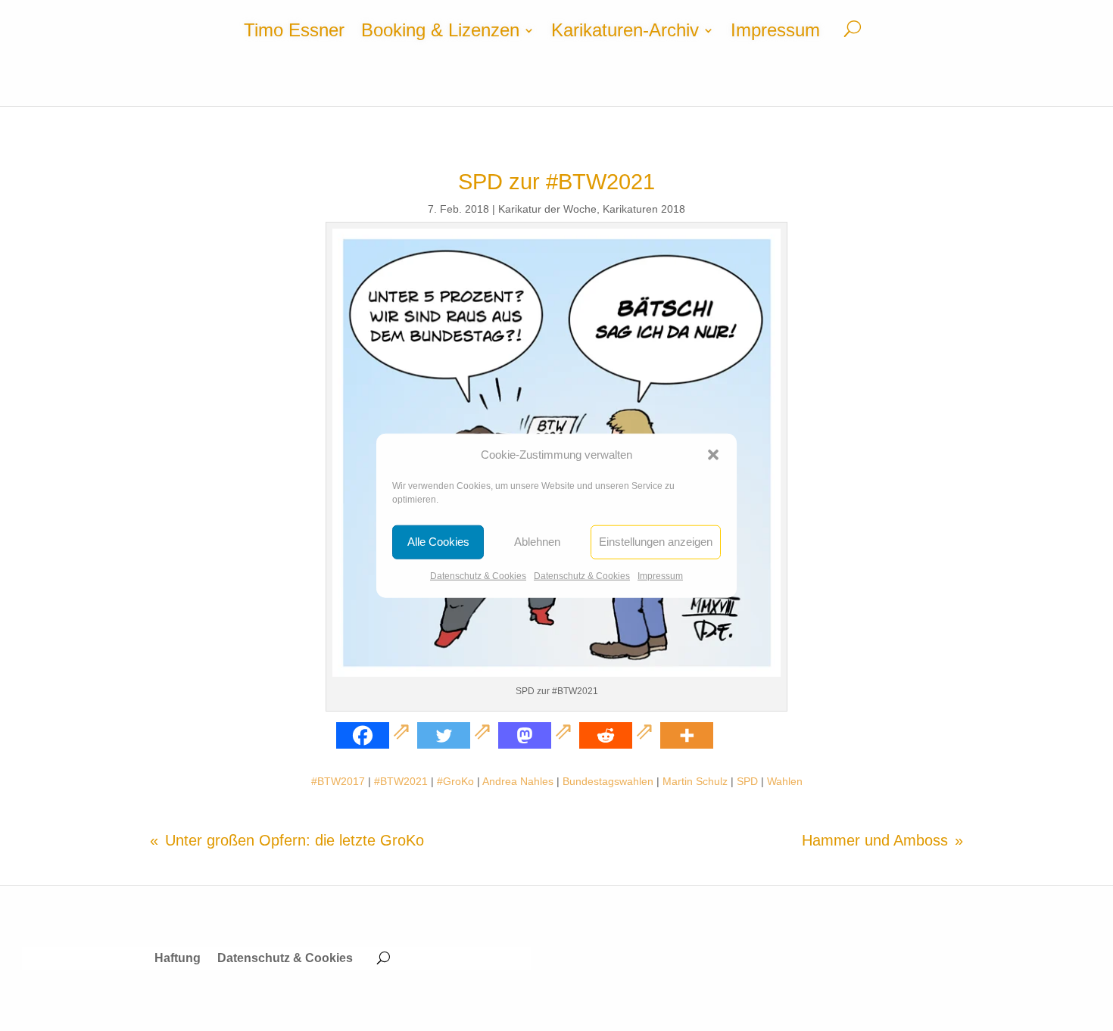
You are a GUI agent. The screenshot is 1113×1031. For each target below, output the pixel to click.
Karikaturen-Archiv (625, 32)
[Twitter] (456, 735)
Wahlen (785, 781)
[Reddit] (618, 735)
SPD (747, 781)
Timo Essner (294, 32)
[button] (713, 455)
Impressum (660, 576)
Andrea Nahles (517, 781)
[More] (686, 735)
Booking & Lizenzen (440, 32)
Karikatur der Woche (547, 209)
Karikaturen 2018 (644, 209)
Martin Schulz (695, 781)
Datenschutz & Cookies (478, 576)
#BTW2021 (401, 781)
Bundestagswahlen (608, 781)
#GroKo (455, 781)
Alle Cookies (438, 541)
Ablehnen (537, 541)
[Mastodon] (537, 735)
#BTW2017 (338, 781)
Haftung (177, 958)
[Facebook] (375, 735)
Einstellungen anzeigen (655, 541)
